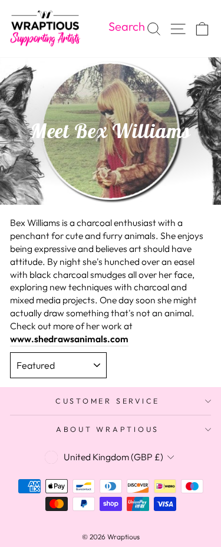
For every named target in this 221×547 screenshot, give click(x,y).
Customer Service (107, 400)
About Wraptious (107, 429)
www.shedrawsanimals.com (69, 339)
